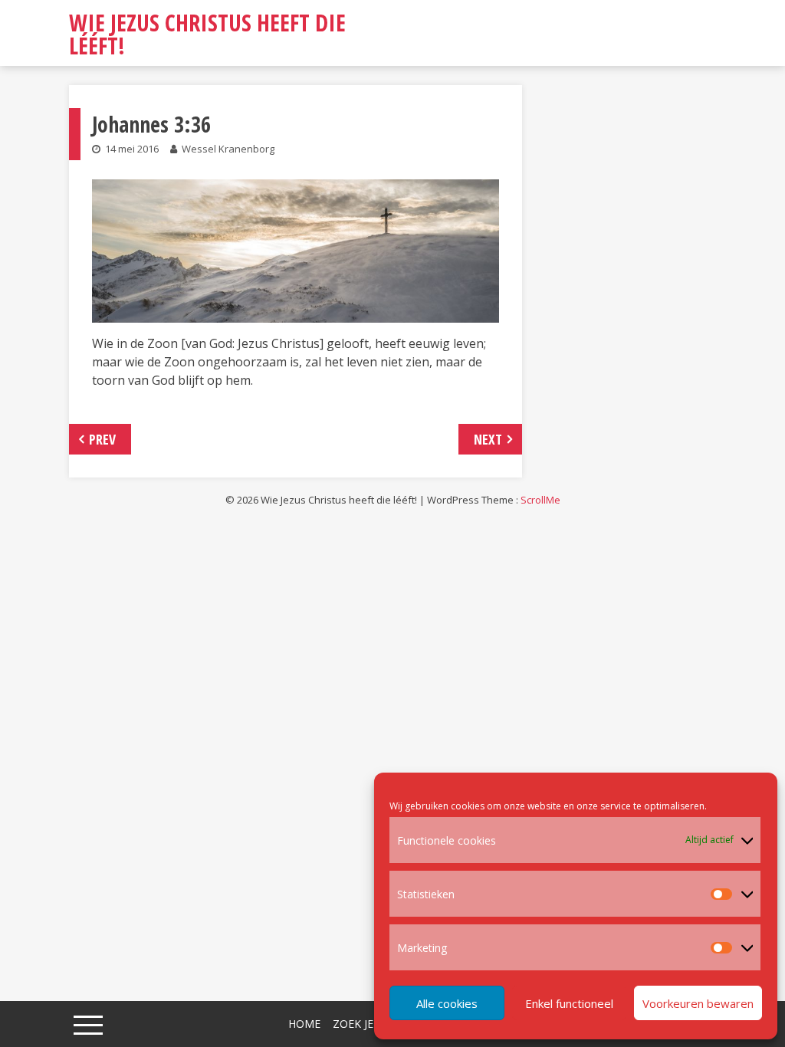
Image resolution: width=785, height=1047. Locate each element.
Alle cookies (447, 1003)
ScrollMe (540, 500)
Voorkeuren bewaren (698, 1003)
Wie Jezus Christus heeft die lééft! (207, 34)
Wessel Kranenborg (228, 149)
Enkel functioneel (569, 1003)
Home (304, 1023)
